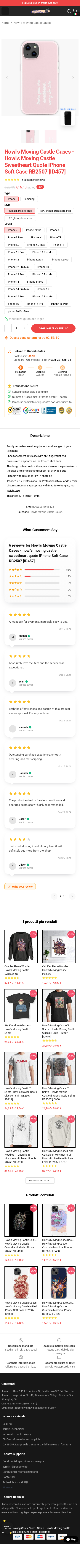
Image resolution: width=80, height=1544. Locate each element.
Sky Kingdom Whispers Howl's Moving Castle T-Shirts (17, 1029)
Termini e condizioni (14, 1429)
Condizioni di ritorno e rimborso (21, 1471)
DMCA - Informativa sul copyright (22, 1439)
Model (8, 224)
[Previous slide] (7, 77)
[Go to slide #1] (30, 136)
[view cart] (75, 11)
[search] (69, 11)
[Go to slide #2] (50, 136)
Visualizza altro (39, 1180)
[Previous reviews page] (54, 896)
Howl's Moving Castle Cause (32, 23)
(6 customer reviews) (33, 179)
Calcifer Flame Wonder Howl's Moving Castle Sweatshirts (17, 970)
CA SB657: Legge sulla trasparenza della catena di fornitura (37, 1444)
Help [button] (73, 1539)
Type (7, 193)
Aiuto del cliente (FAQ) (15, 1482)
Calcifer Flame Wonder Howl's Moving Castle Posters (55, 970)
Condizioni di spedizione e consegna (23, 1461)
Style (7, 204)
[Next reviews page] (72, 896)
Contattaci (9, 1477)
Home (5, 23)
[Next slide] (73, 77)
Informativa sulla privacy (17, 1434)
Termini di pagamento (15, 1466)
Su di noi (7, 1423)
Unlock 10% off (7, 1528)
